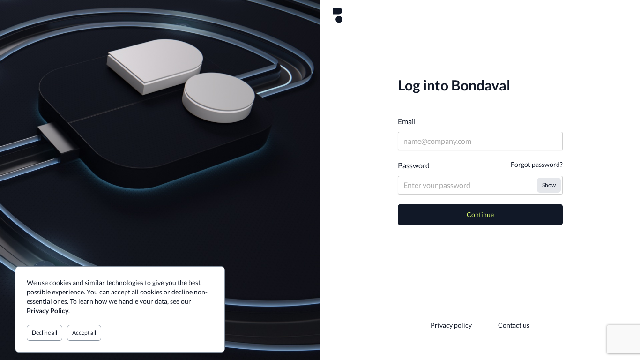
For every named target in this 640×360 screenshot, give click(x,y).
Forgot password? (537, 164)
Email (407, 121)
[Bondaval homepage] (338, 15)
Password (414, 165)
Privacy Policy (47, 311)
